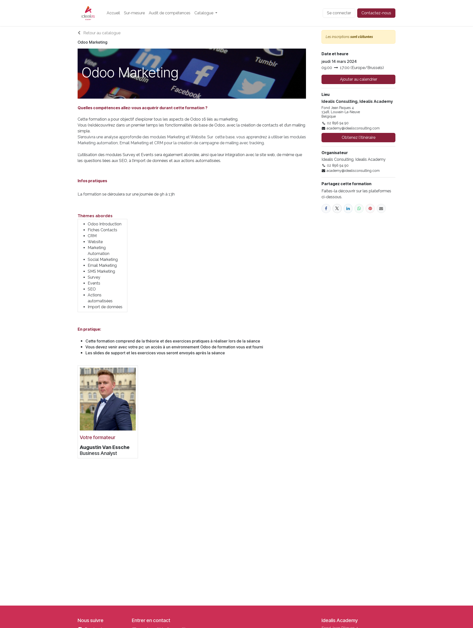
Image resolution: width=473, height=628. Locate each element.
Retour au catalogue (101, 33)
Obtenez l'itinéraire (358, 137)
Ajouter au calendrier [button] (358, 79)
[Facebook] (326, 208)
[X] (337, 208)
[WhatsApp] (359, 208)
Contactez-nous (376, 13)
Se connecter (339, 13)
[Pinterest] (370, 208)
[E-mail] (381, 208)
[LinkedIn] (348, 208)
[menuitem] (113, 13)
